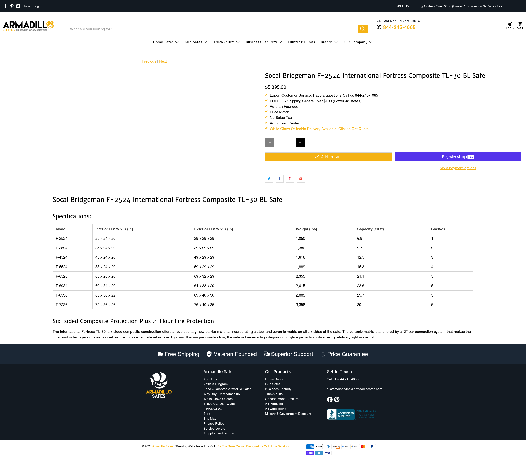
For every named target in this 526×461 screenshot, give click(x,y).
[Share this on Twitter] (269, 179)
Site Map (209, 418)
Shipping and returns (218, 433)
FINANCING (212, 409)
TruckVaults (224, 42)
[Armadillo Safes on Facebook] (5, 6)
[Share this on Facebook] (280, 179)
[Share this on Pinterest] (290, 179)
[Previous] (8, 72)
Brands (327, 42)
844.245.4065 (348, 379)
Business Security (261, 42)
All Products (274, 404)
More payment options (458, 168)
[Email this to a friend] (301, 179)
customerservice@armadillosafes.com (354, 389)
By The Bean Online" (231, 446)
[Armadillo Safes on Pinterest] (12, 6)
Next (163, 61)
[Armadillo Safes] (28, 26)
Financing (31, 6)
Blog (206, 414)
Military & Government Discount (288, 414)
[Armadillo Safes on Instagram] (18, 6)
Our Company (356, 42)
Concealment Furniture (282, 399)
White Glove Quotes (218, 399)
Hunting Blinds (301, 42)
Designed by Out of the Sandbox (268, 446)
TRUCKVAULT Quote (219, 404)
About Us (210, 379)
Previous (149, 61)
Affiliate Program (215, 384)
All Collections (275, 409)
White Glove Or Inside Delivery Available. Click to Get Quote (319, 128)
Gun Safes (193, 42)
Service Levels (214, 428)
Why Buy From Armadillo (221, 394)
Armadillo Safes (162, 446)
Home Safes (163, 42)
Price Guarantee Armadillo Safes (227, 389)
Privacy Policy (213, 423)
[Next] (254, 72)
